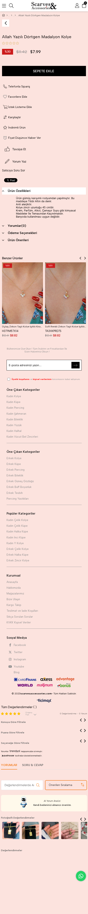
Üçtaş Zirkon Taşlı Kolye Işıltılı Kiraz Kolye (22, 326)
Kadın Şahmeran (16, 413)
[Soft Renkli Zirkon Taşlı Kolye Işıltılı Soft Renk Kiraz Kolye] (65, 293)
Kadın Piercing (15, 407)
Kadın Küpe (13, 402)
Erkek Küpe (14, 464)
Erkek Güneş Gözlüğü (20, 481)
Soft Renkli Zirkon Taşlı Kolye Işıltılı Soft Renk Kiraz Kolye (65, 326)
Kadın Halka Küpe (17, 531)
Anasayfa (12, 582)
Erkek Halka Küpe (17, 554)
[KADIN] (11, 15)
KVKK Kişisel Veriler (19, 622)
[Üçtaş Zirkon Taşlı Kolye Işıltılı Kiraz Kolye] (22, 293)
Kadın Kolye (14, 396)
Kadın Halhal (14, 430)
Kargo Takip (14, 605)
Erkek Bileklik (15, 475)
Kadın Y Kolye (15, 543)
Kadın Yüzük (14, 425)
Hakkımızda (14, 587)
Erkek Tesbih (15, 492)
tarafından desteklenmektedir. (28, 756)
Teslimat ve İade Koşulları (22, 610)
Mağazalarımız (15, 593)
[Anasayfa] (7, 15)
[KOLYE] (15, 15)
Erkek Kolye (14, 458)
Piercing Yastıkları (18, 498)
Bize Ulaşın (13, 599)
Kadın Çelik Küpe (17, 525)
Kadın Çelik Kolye (17, 520)
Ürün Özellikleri (19, 191)
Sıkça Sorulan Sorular (20, 616)
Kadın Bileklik (15, 419)
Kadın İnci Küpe (16, 537)
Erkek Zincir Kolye (18, 560)
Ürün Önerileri (18, 240)
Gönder (75, 365)
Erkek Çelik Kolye (18, 548)
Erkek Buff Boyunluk (19, 487)
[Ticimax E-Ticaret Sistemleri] (44, 701)
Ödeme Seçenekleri (22, 233)
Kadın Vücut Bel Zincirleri (22, 436)
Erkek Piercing (16, 469)
